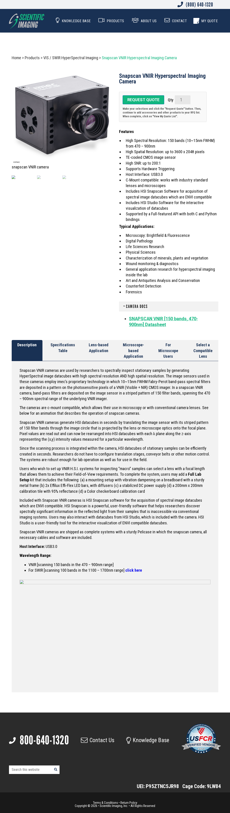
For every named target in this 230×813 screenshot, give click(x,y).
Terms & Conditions (105, 802)
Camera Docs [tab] (137, 306)
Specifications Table (63, 347)
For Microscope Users (168, 350)
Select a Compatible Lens (202, 350)
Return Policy (128, 802)
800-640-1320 (43, 740)
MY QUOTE (209, 21)
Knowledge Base (151, 740)
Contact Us (101, 740)
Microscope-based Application (133, 350)
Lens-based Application (98, 347)
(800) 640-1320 (199, 4)
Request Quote (143, 99)
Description (27, 344)
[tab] (27, 350)
